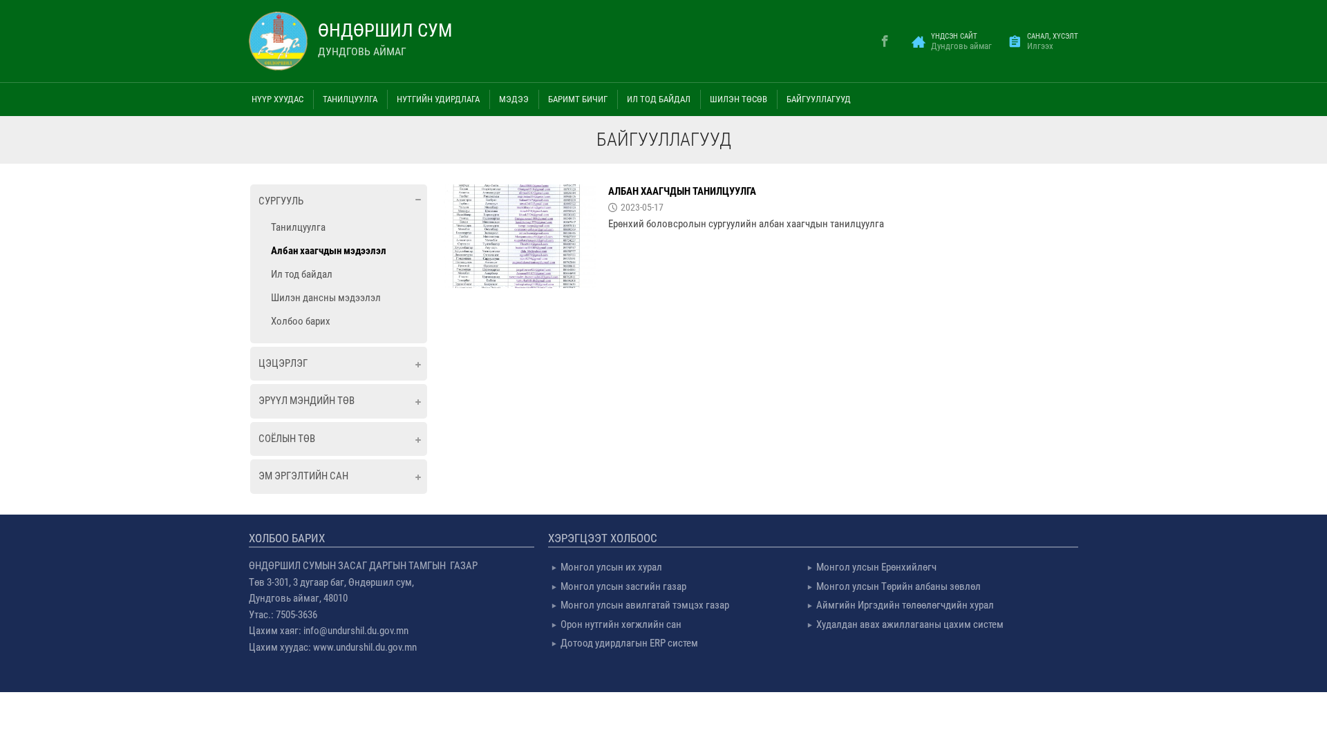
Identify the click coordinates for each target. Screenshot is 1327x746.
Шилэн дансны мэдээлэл (326, 297)
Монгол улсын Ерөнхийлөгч (876, 567)
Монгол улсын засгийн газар (623, 586)
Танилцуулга (298, 227)
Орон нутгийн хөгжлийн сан (621, 624)
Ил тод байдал (301, 274)
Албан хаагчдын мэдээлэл (328, 251)
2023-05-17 (642, 207)
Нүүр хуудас (277, 99)
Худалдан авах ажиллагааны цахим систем (910, 624)
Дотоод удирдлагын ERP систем (629, 643)
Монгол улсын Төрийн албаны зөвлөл (898, 586)
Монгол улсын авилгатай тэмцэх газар (645, 605)
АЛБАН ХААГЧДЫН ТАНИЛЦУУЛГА (682, 191)
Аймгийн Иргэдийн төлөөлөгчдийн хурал (905, 605)
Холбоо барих (300, 321)
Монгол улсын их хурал (611, 567)
